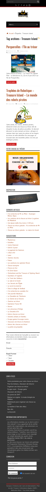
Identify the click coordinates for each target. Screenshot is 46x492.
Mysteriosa (11, 240)
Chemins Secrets (13, 258)
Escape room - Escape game (17, 389)
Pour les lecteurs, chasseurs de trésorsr (20, 384)
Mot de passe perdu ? (15, 478)
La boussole (11, 412)
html (10, 355)
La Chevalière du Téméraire (17, 296)
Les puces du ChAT (13, 395)
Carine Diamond (13, 245)
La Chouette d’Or (13, 312)
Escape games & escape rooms (18, 319)
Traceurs (16, 488)
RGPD (35, 488)
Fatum (10, 260)
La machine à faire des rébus (16, 407)
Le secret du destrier (14, 286)
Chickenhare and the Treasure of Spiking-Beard (24, 273)
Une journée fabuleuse (15, 294)
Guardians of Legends (15, 276)
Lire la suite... (11, 82)
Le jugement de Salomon (16, 250)
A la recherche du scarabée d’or (18, 291)
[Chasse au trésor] (23, 16)
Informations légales (26, 488)
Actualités (20, 104)
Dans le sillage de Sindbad (16, 289)
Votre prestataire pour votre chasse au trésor (22, 381)
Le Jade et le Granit (14, 281)
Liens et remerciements (29, 486)
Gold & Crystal (12, 248)
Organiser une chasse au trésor (17, 387)
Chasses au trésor (23, 51)
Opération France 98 (14, 304)
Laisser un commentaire (14, 52)
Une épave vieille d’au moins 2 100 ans (20, 223)
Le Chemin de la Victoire (16, 299)
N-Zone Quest (13, 271)
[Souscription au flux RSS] (39, 38)
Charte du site (17, 486)
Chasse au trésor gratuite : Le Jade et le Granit (23, 230)
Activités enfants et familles (17, 317)
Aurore (10, 306)
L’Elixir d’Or (11, 253)
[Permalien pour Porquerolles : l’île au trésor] (23, 72)
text (10, 358)
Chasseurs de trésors (14, 392)
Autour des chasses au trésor (17, 324)
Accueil (11, 33)
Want (19, 490)
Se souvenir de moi (28, 473)
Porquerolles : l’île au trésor (21, 47)
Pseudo (9, 348)
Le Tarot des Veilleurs (15, 278)
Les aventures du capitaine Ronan (19, 263)
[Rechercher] (38, 1)
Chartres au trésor (14, 301)
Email (8, 343)
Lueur (9, 255)
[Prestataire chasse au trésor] (23, 185)
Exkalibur (11, 242)
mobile (11, 361)
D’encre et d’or (12, 268)
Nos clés (10, 409)
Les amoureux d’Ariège (15, 309)
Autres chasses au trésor (16, 314)
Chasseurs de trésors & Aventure (19, 322)
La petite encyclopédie (15, 327)
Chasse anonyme (13, 265)
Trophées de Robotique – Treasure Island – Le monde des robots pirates (21, 95)
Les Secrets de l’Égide (15, 283)
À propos (9, 486)
